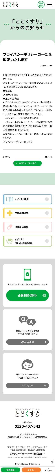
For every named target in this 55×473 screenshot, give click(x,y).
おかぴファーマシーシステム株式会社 (26, 453)
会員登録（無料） (27, 295)
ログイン (31, 469)
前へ (7, 157)
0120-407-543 (27, 426)
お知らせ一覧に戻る (27, 163)
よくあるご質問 (27, 341)
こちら (29, 141)
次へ (47, 157)
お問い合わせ (27, 385)
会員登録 (10, 469)
